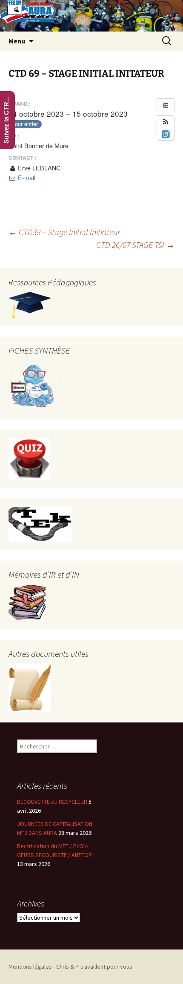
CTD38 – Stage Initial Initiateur (64, 232)
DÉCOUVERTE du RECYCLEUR (52, 802)
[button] (165, 122)
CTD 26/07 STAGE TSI (135, 244)
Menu (17, 41)
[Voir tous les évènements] (165, 104)
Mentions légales (30, 966)
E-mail (25, 177)
